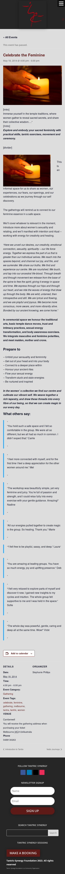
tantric (13, 710)
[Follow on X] (35, 772)
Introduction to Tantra (14, 749)
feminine (18, 702)
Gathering (8, 693)
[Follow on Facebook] (23, 772)
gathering (8, 706)
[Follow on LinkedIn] (29, 772)
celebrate (7, 702)
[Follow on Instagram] (41, 772)
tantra (6, 710)
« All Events (10, 37)
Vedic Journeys (53, 749)
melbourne (19, 706)
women (21, 710)
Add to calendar (19, 653)
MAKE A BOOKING (23, 853)
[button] (61, 3)
